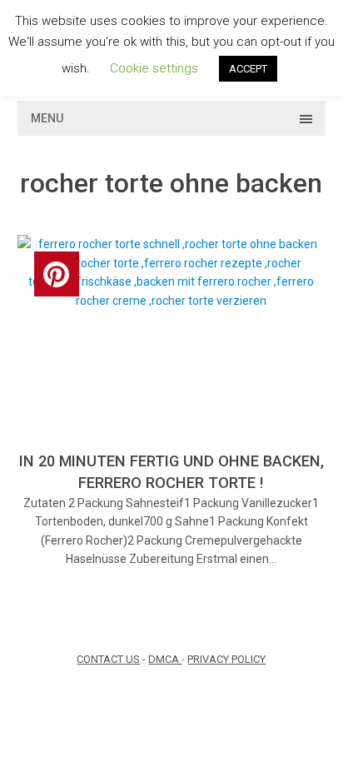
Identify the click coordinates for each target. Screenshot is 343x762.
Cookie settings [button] (154, 68)
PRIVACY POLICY (226, 659)
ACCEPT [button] (248, 68)
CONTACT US (108, 659)
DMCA (164, 659)
